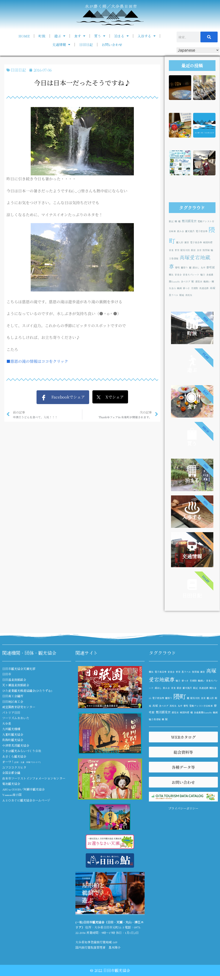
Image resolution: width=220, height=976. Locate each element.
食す (77, 35)
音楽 (171, 250)
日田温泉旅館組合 (14, 679)
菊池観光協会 (11, 783)
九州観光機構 (11, 729)
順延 (181, 295)
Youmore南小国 (11, 794)
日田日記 (86, 44)
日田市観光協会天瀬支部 (18, 668)
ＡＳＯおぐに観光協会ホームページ (26, 800)
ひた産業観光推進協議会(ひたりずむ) (27, 690)
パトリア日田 (11, 712)
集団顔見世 (189, 221)
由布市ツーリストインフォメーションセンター (33, 778)
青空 (177, 250)
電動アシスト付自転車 (201, 705)
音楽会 (178, 274)
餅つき (186, 288)
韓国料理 (207, 242)
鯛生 (171, 274)
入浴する (144, 35)
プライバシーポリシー (183, 808)
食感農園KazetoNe (203, 712)
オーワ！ (21, 762)
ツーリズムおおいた (15, 718)
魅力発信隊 (155, 719)
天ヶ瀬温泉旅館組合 (15, 685)
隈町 (179, 696)
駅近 (171, 221)
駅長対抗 (185, 250)
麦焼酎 (194, 288)
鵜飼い (207, 281)
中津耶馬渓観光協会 (15, 745)
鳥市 (203, 267)
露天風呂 (190, 231)
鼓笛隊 (206, 250)
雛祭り (184, 267)
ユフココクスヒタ (14, 767)
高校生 (188, 295)
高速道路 (204, 288)
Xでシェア (112, 397)
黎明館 (210, 267)
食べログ (185, 281)
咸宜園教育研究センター (18, 707)
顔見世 (198, 281)
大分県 (6, 723)
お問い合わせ (112, 44)
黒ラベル (173, 295)
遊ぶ (57, 35)
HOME (24, 35)
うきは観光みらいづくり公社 (21, 751)
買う (97, 35)
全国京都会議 (11, 773)
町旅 (41, 35)
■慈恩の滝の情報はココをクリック (37, 361)
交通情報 (59, 44)
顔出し (196, 267)
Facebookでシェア (65, 397)
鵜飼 (179, 288)
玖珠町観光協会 (12, 740)
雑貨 (186, 242)
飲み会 (180, 231)
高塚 (212, 288)
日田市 (6, 674)
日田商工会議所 (12, 696)
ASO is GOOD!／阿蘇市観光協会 (23, 789)
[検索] (209, 37)
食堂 (199, 250)
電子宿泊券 (202, 231)
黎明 (177, 267)
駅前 (193, 250)
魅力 (202, 274)
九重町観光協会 (12, 734)
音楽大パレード (191, 274)
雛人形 (179, 242)
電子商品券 (196, 242)
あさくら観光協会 (14, 756)
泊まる (119, 35)
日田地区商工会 (12, 701)
